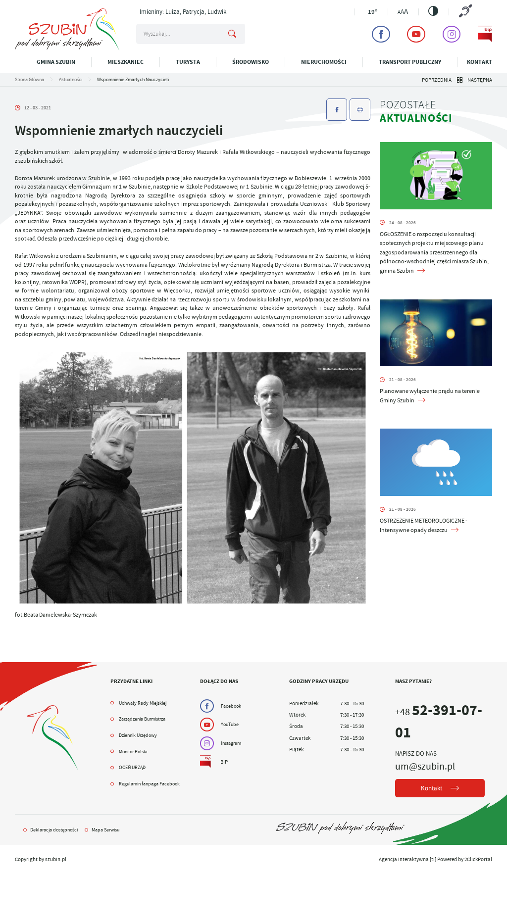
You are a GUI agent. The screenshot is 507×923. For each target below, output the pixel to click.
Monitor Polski (133, 751)
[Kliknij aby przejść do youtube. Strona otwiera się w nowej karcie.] (416, 34)
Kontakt (479, 62)
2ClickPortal (478, 859)
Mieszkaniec (125, 62)
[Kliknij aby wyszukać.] (232, 34)
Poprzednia (437, 79)
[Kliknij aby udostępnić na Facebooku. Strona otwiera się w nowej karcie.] (336, 109)
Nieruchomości (324, 62)
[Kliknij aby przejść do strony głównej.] (67, 48)
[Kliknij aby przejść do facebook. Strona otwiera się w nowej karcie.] (381, 34)
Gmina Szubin (56, 62)
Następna (479, 79)
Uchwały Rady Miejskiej (142, 703)
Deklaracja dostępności (54, 829)
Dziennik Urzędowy (138, 735)
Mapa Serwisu (105, 829)
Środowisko (250, 62)
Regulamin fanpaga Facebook (149, 783)
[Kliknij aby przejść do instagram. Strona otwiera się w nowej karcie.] (452, 34)
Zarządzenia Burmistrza (142, 719)
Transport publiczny (410, 62)
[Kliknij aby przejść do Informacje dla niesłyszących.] (465, 11)
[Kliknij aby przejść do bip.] (485, 34)
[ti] (433, 859)
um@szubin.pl (425, 766)
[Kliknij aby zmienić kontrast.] (433, 11)
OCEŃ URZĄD (132, 767)
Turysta (188, 62)
